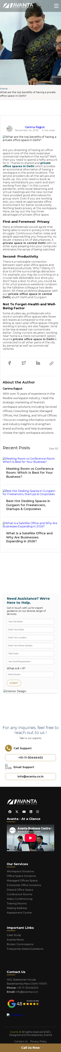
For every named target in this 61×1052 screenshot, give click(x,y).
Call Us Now (30, 1048)
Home (4, 88)
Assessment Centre (19, 912)
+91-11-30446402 (30, 757)
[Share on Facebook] (9, 363)
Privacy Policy (38, 1041)
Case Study (14, 935)
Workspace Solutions (20, 871)
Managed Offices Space (22, 880)
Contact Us (21, 1041)
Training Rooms (17, 903)
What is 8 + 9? (16, 668)
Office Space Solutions (21, 876)
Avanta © (15, 1031)
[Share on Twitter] (24, 363)
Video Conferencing (19, 898)
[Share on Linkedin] (38, 363)
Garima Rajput (35, 127)
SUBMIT (13, 683)
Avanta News (15, 939)
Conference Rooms (19, 894)
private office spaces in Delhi (27, 164)
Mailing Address (17, 908)
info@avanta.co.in (30, 776)
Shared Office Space (20, 889)
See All (53, 448)
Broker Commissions (20, 944)
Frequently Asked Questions (25, 948)
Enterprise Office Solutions (24, 885)
